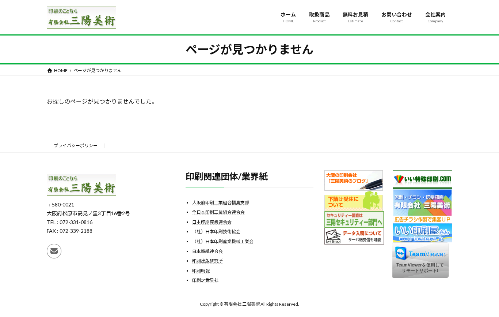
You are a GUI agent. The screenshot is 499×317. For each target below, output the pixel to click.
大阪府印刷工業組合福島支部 (220, 202)
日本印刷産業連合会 (212, 221)
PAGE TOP (481, 300)
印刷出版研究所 (207, 261)
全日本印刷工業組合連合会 (218, 212)
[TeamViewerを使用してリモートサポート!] (420, 276)
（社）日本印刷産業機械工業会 (223, 241)
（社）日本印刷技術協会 (216, 231)
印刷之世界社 (205, 280)
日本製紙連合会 (207, 251)
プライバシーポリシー (76, 145)
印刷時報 (201, 270)
